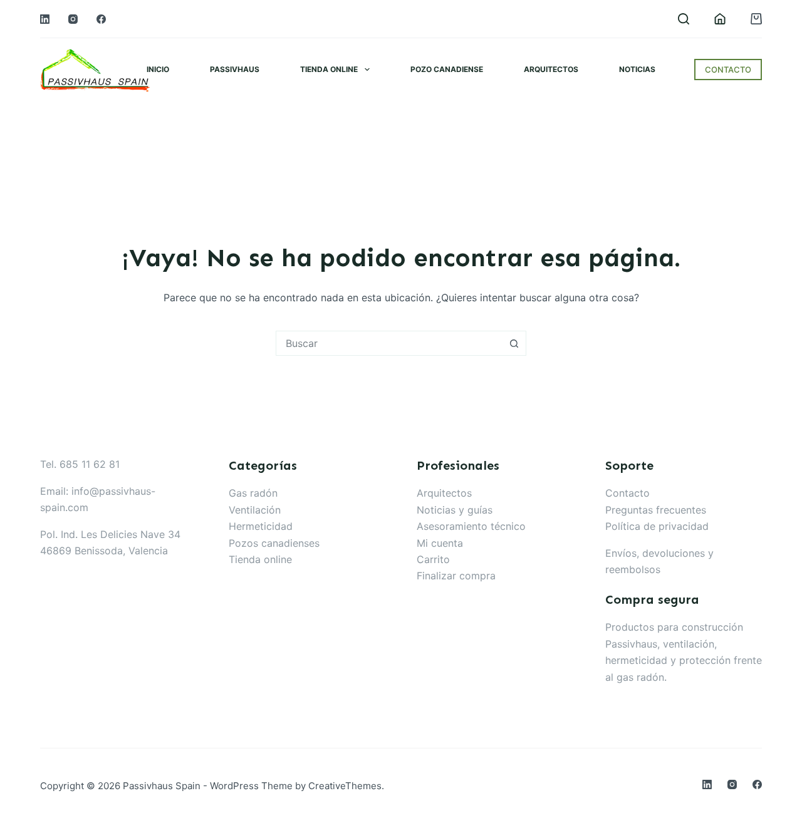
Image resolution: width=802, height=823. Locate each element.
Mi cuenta (440, 543)
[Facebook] (101, 19)
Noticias (637, 69)
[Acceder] (720, 18)
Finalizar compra (456, 575)
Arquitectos (551, 69)
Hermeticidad (261, 526)
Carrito (433, 559)
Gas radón (253, 493)
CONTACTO (728, 70)
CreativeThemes (345, 786)
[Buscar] (683, 18)
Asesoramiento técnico (471, 526)
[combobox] (389, 343)
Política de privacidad (657, 526)
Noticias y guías (454, 510)
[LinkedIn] (44, 19)
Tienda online (329, 69)
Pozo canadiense (446, 69)
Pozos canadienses (274, 543)
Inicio (158, 69)
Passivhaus (234, 69)
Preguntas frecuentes (655, 510)
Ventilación (255, 510)
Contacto (627, 493)
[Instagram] (73, 19)
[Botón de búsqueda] (514, 343)
